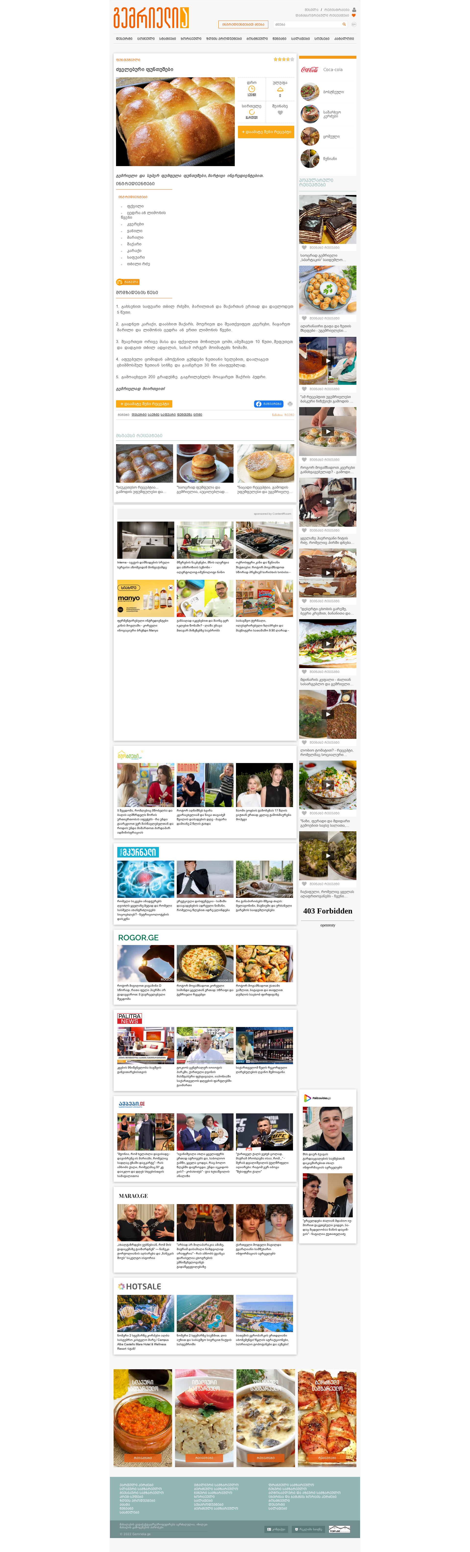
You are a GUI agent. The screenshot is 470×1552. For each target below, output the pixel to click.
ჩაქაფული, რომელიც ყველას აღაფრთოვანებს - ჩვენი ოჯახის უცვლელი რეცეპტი (327, 896)
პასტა (125, 1504)
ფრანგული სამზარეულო (291, 1485)
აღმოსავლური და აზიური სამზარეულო (305, 1493)
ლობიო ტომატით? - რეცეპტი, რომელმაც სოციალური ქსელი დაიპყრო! (326, 755)
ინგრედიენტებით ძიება (243, 24)
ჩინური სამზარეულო (213, 1493)
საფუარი (168, 414)
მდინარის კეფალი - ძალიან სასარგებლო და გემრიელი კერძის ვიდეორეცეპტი (325, 684)
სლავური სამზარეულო (141, 1489)
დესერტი (139, 414)
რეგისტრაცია (337, 9)
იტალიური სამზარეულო (216, 1485)
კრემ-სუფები (131, 1496)
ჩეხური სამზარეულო (288, 1489)
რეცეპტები (143, 1458)
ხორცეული (204, 1496)
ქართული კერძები (136, 1485)
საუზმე (153, 414)
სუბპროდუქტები (208, 1504)
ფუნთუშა (184, 414)
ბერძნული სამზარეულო (216, 1489)
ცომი (197, 414)
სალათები (203, 1500)
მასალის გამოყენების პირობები (142, 1527)
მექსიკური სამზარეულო (142, 1493)
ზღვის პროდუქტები (137, 1500)
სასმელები (129, 1512)
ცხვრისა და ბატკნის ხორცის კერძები (303, 1496)
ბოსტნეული (279, 1500)
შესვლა (311, 9)
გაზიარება (272, 403)
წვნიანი (126, 1508)
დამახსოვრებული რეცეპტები (322, 15)
